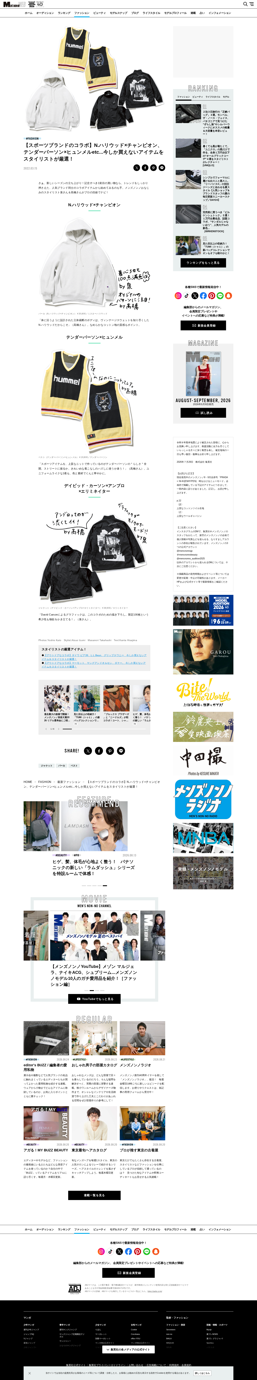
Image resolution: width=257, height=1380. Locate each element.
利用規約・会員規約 (180, 1365)
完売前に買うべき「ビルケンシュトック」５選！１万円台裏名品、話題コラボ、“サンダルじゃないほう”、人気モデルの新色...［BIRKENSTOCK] (216, 222)
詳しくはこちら (202, 1373)
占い (202, 12)
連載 (193, 12)
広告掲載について (156, 1365)
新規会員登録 (207, 325)
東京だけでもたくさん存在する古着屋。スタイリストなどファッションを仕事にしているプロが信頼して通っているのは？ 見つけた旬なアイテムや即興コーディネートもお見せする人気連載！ (142, 1169)
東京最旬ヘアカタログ (89, 1150)
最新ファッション (68, 781)
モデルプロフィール (175, 12)
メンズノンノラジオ (135, 1065)
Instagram (178, 295)
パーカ (61, 765)
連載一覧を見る (94, 1195)
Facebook (203, 295)
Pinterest (211, 295)
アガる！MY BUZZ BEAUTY (46, 1150)
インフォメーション (220, 12)
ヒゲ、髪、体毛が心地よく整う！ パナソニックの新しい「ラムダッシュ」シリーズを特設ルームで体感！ (145, 720)
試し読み (207, 412)
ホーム (28, 12)
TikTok (186, 295)
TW (136, 167)
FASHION (33, 138)
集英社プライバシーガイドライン (107, 1365)
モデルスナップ (118, 12)
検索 (244, 4)
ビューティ (99, 12)
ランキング (64, 12)
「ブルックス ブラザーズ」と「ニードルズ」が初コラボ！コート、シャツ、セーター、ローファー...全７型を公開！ (116, 720)
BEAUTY (62, 855)
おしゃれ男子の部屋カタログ (94, 1065)
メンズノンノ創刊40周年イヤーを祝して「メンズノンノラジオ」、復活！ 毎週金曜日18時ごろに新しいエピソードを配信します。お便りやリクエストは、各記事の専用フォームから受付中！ (142, 1083)
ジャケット (47, 765)
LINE (162, 167)
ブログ (135, 12)
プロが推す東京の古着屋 (139, 1150)
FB (145, 167)
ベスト (74, 765)
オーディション (45, 12)
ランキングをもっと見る (203, 262)
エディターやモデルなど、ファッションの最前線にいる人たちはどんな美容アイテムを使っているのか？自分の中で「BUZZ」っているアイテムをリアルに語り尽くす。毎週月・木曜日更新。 (46, 1169)
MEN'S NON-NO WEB (13, 4)
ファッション (81, 12)
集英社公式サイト (76, 1365)
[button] (58, 729)
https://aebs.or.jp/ (155, 1291)
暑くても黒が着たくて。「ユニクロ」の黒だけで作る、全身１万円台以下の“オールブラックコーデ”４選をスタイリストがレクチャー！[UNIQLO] (216, 156)
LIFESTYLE (80, 1059)
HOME (28, 781)
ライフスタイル (151, 12)
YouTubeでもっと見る (98, 998)
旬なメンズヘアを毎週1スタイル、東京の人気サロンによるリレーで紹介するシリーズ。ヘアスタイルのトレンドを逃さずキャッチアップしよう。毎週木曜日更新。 (94, 1169)
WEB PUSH (228, 295)
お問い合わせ (136, 1365)
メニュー (252, 4)
